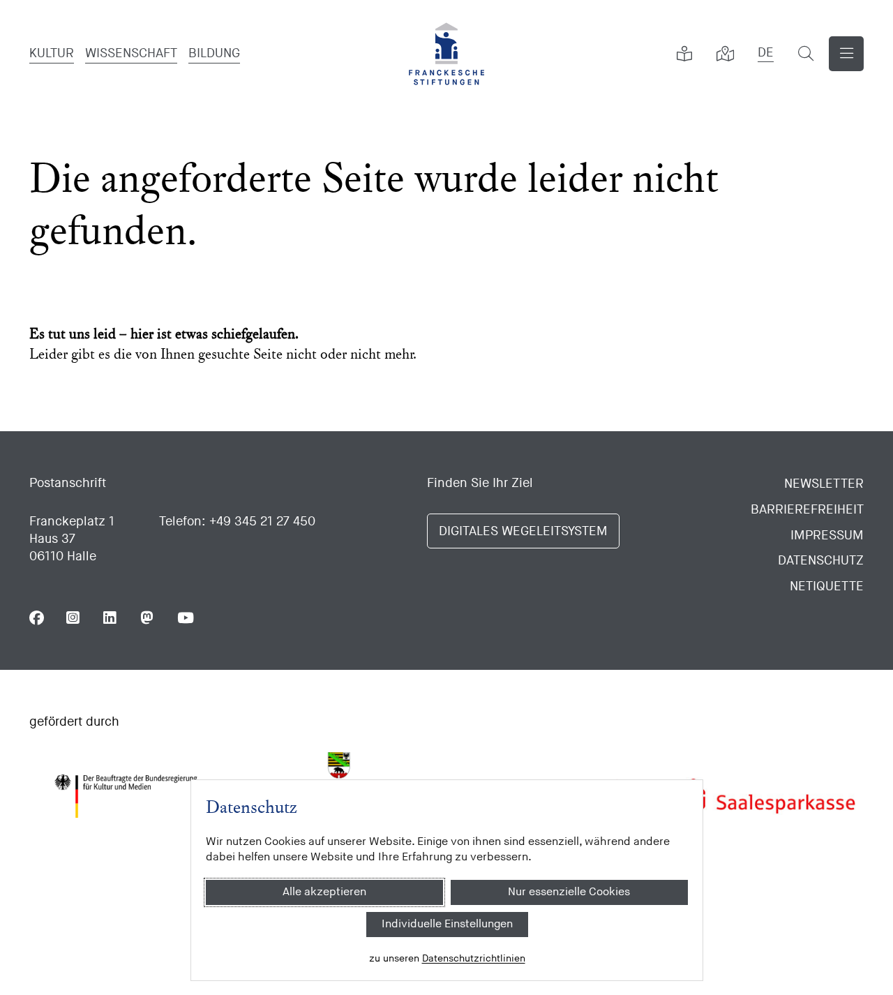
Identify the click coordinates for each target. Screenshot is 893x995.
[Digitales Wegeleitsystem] (724, 53)
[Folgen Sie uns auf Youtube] (184, 618)
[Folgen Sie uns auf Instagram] (73, 618)
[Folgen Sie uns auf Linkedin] (110, 618)
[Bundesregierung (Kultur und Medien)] (125, 796)
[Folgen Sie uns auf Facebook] (36, 618)
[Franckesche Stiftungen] (446, 53)
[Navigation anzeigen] (846, 53)
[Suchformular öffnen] (805, 53)
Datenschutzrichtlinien (473, 958)
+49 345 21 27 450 (262, 521)
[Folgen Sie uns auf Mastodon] (147, 618)
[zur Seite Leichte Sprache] (684, 53)
